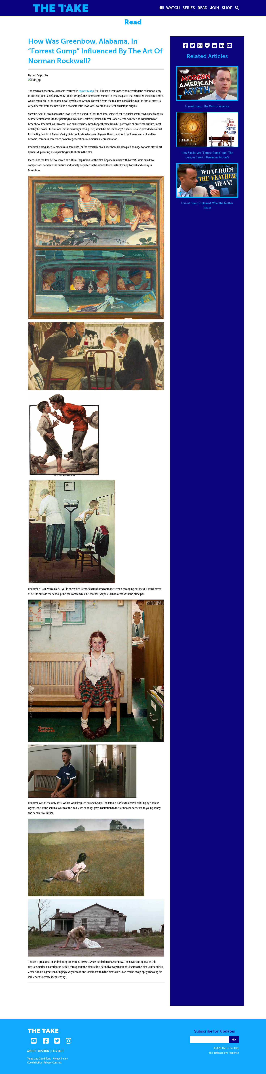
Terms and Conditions (39, 1058)
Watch (173, 7)
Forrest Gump (86, 91)
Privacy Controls (53, 1062)
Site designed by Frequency (224, 1052)
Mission (43, 1051)
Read (203, 7)
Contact (57, 1051)
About (31, 1051)
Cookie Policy (34, 1062)
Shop (227, 7)
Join (214, 7)
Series (189, 7)
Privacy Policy (60, 1058)
